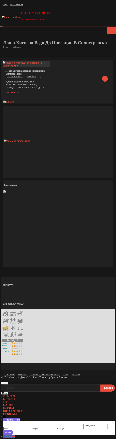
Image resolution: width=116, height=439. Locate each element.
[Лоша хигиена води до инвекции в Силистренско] (26, 64)
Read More (11, 92)
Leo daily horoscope (16, 360)
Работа (4, 348)
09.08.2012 (31, 77)
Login (65, 374)
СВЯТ (6, 402)
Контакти (5, 351)
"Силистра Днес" (14, 77)
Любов (4, 346)
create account (16, 5)
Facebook (10, 436)
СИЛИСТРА (9, 396)
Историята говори (13, 410)
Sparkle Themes (59, 377)
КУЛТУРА (8, 405)
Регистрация (10, 413)
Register (76, 374)
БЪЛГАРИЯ (9, 399)
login (5, 5)
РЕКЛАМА (22, 374)
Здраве (4, 343)
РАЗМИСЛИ (9, 408)
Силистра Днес (36, 13)
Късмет (4, 354)
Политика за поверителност (45, 374)
